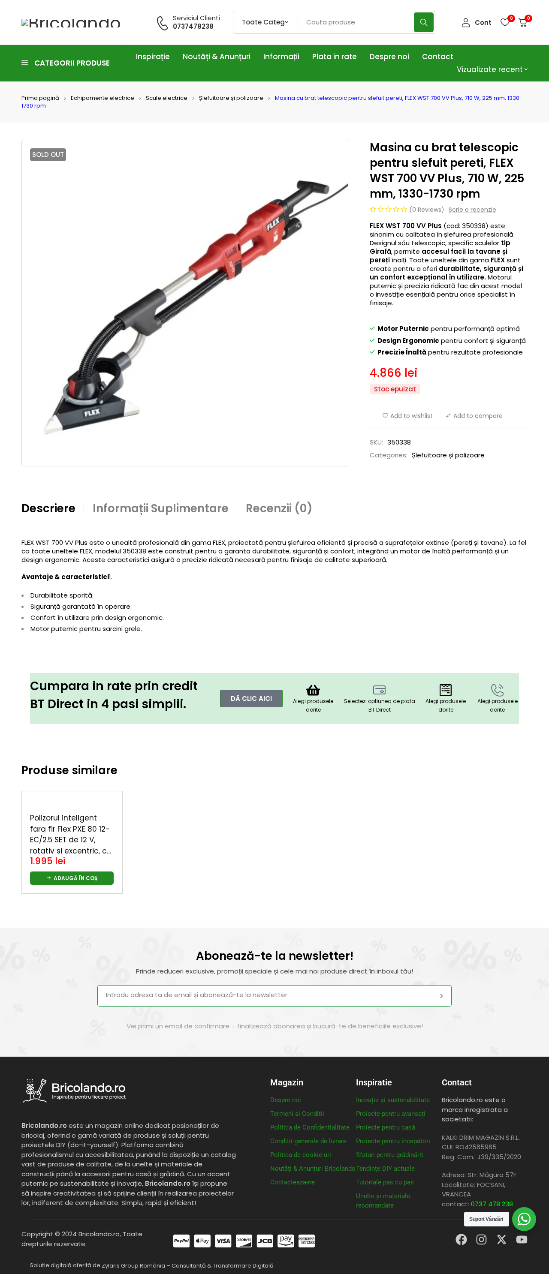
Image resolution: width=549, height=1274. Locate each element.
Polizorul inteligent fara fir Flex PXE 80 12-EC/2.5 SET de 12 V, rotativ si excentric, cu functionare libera (71, 840)
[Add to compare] (474, 416)
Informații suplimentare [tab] (161, 508)
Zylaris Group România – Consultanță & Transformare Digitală (188, 1266)
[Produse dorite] (505, 22)
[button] (72, 878)
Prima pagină (40, 98)
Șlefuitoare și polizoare (231, 98)
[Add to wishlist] (408, 416)
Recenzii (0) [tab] (279, 508)
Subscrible (439, 996)
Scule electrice (166, 98)
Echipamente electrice (102, 98)
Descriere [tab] (48, 508)
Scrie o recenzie (472, 209)
